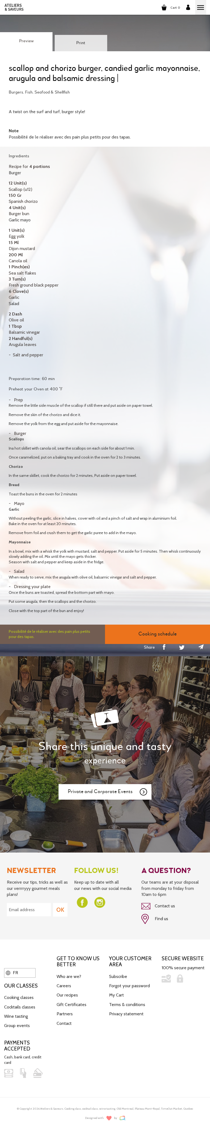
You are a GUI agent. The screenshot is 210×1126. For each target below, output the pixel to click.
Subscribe (118, 976)
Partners (65, 1013)
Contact (64, 1023)
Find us (161, 918)
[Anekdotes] (122, 1118)
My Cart (116, 995)
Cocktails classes (19, 1007)
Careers (64, 985)
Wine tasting (16, 1016)
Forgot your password (129, 985)
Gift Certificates (71, 1004)
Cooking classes (19, 997)
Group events (17, 1025)
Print (80, 43)
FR (15, 972)
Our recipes (67, 995)
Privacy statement (126, 1013)
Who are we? (69, 976)
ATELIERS (14, 7)
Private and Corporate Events (100, 791)
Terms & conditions (127, 1004)
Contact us (164, 905)
